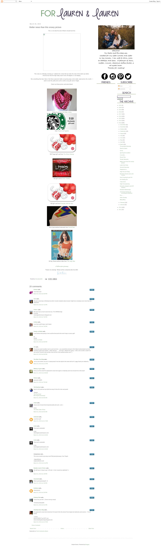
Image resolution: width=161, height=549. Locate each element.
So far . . (122, 150)
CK (35, 347)
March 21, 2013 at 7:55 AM (40, 382)
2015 (120, 118)
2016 (120, 116)
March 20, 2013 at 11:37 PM (41, 363)
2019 (120, 109)
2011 (120, 209)
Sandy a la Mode (38, 331)
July (121, 135)
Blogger (87, 544)
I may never (123, 181)
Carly (35, 426)
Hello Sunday (123, 197)
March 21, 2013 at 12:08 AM (41, 373)
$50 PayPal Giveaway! (39, 395)
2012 (120, 207)
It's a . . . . (122, 195)
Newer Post (33, 528)
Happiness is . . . (124, 169)
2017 (120, 114)
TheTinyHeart (37, 387)
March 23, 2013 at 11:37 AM (41, 522)
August (122, 133)
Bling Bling (122, 199)
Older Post (91, 528)
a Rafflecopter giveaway (61, 266)
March (122, 144)
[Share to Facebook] (54, 279)
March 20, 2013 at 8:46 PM (40, 342)
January (122, 204)
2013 (120, 122)
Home (62, 528)
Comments (122, 89)
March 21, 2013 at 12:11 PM (41, 463)
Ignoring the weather (125, 152)
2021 (120, 105)
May (121, 140)
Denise (35, 289)
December (123, 124)
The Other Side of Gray (39, 409)
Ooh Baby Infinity (67, 112)
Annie (35, 402)
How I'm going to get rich (126, 177)
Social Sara (71, 227)
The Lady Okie (71, 261)
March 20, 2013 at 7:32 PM (40, 317)
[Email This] (49, 279)
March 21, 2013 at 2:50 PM (40, 492)
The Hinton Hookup (69, 154)
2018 (120, 112)
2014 (120, 120)
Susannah (36, 479)
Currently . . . (123, 155)
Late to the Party (124, 165)
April (121, 142)
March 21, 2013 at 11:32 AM (41, 435)
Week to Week (123, 148)
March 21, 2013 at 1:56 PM (40, 483)
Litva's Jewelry (66, 178)
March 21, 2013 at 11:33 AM (41, 449)
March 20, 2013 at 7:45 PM (40, 326)
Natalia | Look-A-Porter (40, 468)
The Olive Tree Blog (39, 359)
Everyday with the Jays (66, 203)
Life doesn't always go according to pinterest (126, 192)
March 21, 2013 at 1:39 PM (40, 474)
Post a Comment (36, 525)
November (123, 127)
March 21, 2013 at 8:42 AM (40, 411)
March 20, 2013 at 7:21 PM (40, 304)
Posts (120, 86)
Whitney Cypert (38, 368)
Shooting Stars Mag (39, 510)
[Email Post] (46, 278)
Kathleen (36, 488)
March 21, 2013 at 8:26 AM (40, 397)
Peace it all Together (63, 131)
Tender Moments (124, 159)
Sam (35, 298)
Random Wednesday (125, 189)
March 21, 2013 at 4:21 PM (40, 505)
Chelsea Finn (37, 497)
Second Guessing (124, 167)
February (122, 202)
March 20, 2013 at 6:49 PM (40, 293)
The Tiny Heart (37, 394)
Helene (35, 378)
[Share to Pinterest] (56, 279)
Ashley (35, 322)
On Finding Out (124, 179)
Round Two (123, 157)
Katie (36, 278)
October (122, 129)
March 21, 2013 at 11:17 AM (41, 421)
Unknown (36, 416)
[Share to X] (52, 279)
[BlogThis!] (51, 279)
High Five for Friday (125, 171)
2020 (120, 107)
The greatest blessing (125, 146)
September (123, 131)
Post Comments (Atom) (42, 531)
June (121, 137)
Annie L (36, 309)
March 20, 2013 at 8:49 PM (40, 354)
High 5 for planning (125, 184)
